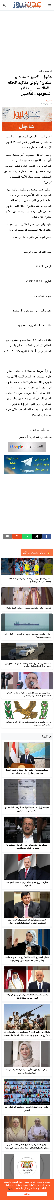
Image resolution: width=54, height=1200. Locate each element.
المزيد (10, 1188)
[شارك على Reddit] (17, 536)
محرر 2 (49, 100)
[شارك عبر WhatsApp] (27, 536)
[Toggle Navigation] (50, 5)
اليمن (40, 71)
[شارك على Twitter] (37, 536)
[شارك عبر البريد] (7, 536)
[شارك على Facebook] (47, 536)
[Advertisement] (27, 38)
